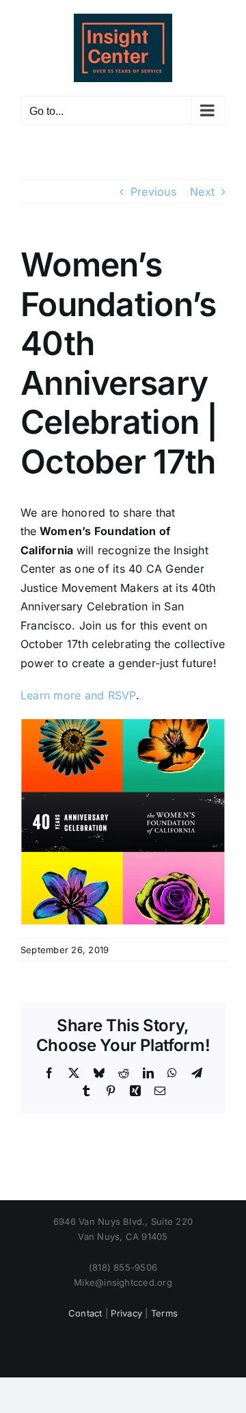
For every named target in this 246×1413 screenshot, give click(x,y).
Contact (85, 1313)
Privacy (126, 1313)
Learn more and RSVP (78, 695)
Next (202, 191)
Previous (153, 191)
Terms (164, 1313)
